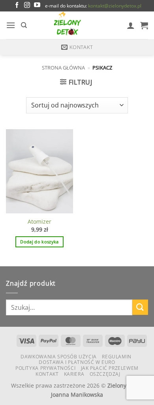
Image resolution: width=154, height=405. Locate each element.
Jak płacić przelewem (110, 368)
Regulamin (116, 356)
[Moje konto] (131, 25)
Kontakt (47, 374)
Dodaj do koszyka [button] (39, 242)
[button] (10, 25)
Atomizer (39, 221)
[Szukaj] (24, 25)
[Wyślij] (140, 307)
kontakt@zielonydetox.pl (114, 5)
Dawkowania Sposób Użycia (59, 356)
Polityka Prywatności (45, 368)
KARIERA (74, 374)
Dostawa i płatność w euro (77, 362)
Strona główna (63, 67)
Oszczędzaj (105, 374)
